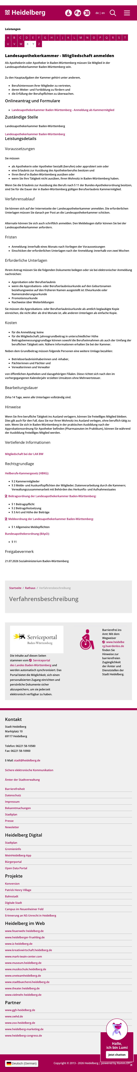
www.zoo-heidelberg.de (20, 1023)
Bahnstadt (11, 896)
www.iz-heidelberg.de (18, 944)
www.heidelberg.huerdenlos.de (113, 644)
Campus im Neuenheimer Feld (24, 909)
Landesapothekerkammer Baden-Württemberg (35, 134)
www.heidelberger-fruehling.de (25, 937)
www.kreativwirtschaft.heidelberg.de (28, 950)
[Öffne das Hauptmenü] (127, 13)
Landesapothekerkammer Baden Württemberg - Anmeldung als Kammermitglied (63, 110)
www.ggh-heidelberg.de (20, 1010)
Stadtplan (11, 814)
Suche (114, 13)
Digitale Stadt (13, 903)
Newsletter (12, 827)
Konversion (12, 883)
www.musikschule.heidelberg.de (25, 969)
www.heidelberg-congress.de (23, 1035)
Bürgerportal (13, 862)
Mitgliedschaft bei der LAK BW (24, 454)
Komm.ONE (124, 1063)
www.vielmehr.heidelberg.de (23, 995)
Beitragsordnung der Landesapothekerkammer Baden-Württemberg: (52, 496)
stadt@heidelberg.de (27, 760)
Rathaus (30, 588)
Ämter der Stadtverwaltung (22, 780)
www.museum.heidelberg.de (23, 963)
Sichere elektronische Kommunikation (29, 770)
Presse (9, 821)
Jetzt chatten (117, 1055)
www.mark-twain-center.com (23, 956)
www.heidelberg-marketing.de (24, 1029)
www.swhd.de (14, 1016)
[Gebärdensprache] (77, 13)
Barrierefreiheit (15, 789)
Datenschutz (13, 795)
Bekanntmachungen (18, 808)
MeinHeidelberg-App (18, 855)
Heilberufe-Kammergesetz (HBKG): (27, 473)
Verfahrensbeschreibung (43, 598)
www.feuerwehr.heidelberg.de (24, 931)
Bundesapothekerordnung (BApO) (27, 534)
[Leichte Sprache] (87, 13)
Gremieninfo (13, 849)
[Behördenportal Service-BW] (36, 639)
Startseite (15, 588)
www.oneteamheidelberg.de (23, 975)
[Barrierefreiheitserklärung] (68, 13)
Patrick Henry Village (18, 890)
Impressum (12, 802)
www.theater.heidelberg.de (22, 988)
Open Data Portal (16, 868)
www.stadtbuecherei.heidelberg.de (27, 982)
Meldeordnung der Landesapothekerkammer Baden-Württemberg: (51, 519)
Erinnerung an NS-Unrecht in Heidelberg (30, 915)
